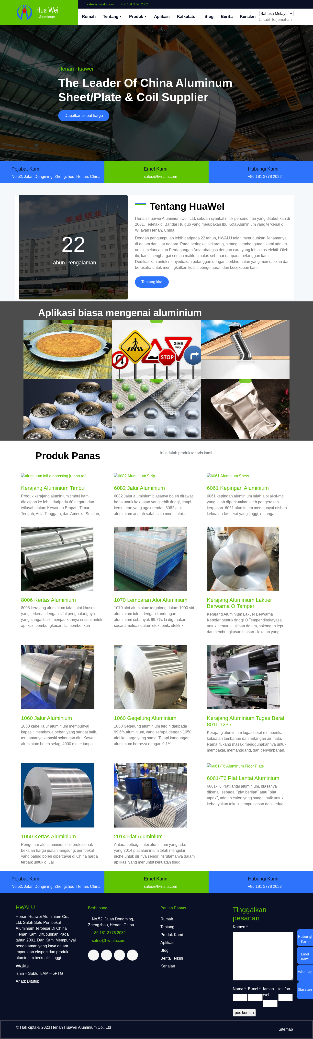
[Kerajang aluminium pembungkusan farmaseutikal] (156, 409)
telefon (284, 989)
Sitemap (286, 1029)
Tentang (110, 16)
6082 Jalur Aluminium (139, 488)
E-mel (254, 989)
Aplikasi (162, 16)
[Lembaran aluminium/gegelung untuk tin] (67, 409)
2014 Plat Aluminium (138, 836)
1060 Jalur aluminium (46, 718)
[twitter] (298, 2)
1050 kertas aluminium (48, 836)
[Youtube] (305, 2)
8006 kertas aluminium (48, 600)
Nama (239, 989)
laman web (268, 992)
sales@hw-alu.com (100, 4)
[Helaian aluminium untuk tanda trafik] (156, 349)
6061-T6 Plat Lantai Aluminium (243, 778)
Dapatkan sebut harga (84, 115)
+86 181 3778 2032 (134, 4)
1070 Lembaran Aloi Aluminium (150, 600)
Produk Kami (171, 935)
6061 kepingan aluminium (238, 488)
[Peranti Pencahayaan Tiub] (245, 349)
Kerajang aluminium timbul (53, 488)
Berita (227, 16)
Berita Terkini (171, 958)
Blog (208, 16)
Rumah (89, 16)
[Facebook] (294, 2)
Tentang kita (151, 282)
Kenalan (248, 16)
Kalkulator (187, 16)
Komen (240, 927)
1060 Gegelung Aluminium (145, 718)
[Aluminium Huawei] (39, 12)
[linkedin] (301, 2)
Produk (136, 16)
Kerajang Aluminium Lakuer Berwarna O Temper (239, 603)
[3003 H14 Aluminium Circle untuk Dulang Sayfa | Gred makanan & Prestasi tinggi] (67, 349)
